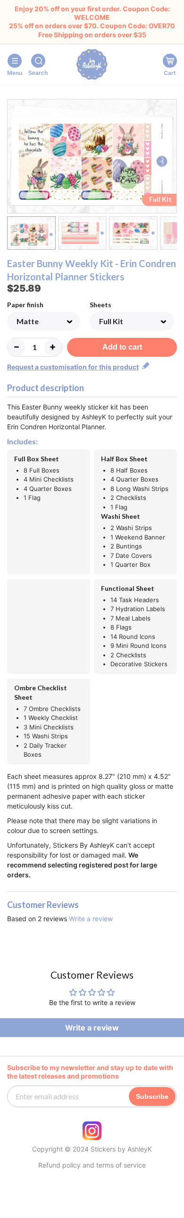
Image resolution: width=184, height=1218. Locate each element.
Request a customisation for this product (73, 367)
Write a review (91, 919)
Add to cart (122, 347)
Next (171, 158)
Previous (13, 158)
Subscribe (152, 1096)
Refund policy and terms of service (92, 1165)
